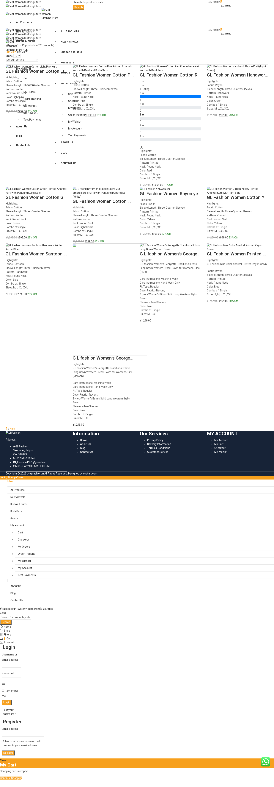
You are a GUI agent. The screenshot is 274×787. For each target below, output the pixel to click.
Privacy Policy (155, 440)
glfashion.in (37, 473)
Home (83, 440)
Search (78, 7)
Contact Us (86, 451)
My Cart (218, 444)
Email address (11, 728)
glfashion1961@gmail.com (31, 462)
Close (19, 477)
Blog (82, 447)
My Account (221, 440)
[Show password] (3, 684)
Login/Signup (8, 477)
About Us (85, 444)
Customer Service (157, 451)
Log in (6, 702)
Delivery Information (159, 444)
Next (12, 428)
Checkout (220, 447)
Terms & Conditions (158, 447)
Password (8, 673)
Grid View (11, 51)
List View (22, 51)
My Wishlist (220, 451)
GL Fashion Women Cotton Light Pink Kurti (48, 71)
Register (8, 752)
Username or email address (11, 657)
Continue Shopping (11, 778)
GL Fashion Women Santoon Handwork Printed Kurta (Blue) (65, 254)
